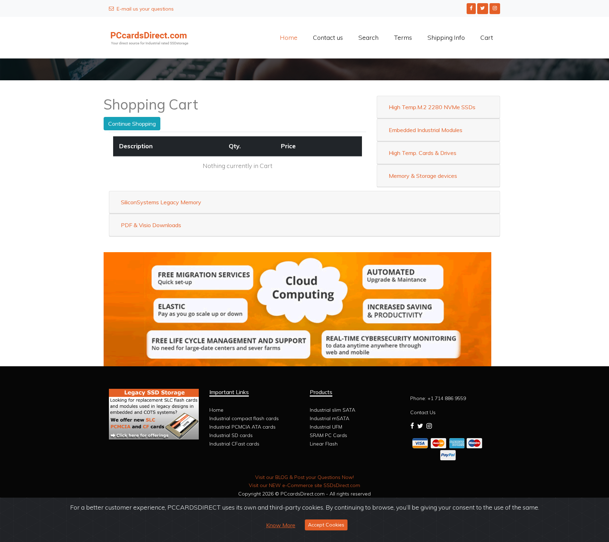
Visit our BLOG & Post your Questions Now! (304, 477)
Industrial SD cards (231, 435)
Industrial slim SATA (332, 410)
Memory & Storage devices (423, 175)
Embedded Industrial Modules (425, 129)
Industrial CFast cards (234, 444)
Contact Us (423, 412)
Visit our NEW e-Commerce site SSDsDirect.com (304, 485)
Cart (486, 37)
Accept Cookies (326, 525)
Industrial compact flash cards (244, 418)
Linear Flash (324, 444)
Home (288, 37)
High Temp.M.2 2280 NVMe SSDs (432, 107)
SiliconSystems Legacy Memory (161, 202)
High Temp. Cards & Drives (422, 152)
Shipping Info (446, 37)
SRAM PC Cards (328, 435)
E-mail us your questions (145, 9)
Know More (280, 525)
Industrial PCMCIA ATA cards (242, 427)
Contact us (328, 37)
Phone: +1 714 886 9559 (438, 398)
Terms (403, 37)
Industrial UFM (326, 427)
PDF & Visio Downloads (151, 225)
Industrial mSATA (329, 418)
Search (368, 37)
